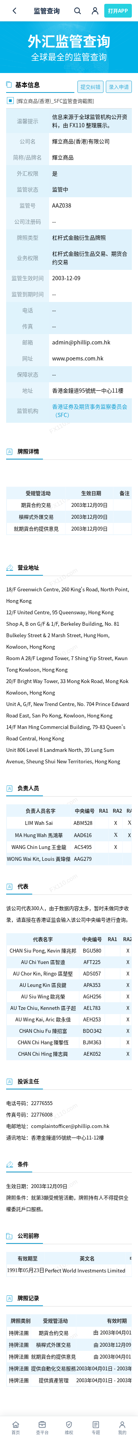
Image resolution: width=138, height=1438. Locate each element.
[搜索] (77, 10)
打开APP (118, 10)
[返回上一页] (14, 10)
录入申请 (119, 86)
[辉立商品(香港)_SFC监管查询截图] (50, 100)
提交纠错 (90, 86)
